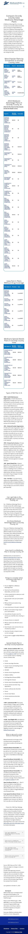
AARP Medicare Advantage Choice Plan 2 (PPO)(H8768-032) (7, 250)
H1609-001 (13, 71)
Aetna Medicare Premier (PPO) (6, 76)
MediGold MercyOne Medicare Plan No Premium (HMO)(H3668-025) (7, 137)
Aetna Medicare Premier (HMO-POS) (7, 71)
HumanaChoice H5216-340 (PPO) (8, 153)
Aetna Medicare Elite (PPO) (7, 86)
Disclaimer (6, 928)
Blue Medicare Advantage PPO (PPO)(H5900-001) (7, 200)
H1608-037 (13, 87)
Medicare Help (18, 932)
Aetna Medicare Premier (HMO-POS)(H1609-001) (7, 229)
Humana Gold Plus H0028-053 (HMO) (7, 178)
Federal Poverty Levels (9, 730)
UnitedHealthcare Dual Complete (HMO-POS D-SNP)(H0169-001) (8, 360)
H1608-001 (13, 77)
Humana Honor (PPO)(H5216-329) (7, 304)
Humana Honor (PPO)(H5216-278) (7, 299)
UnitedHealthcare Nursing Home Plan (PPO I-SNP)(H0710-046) (8, 352)
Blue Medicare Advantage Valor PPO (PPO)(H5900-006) (7, 311)
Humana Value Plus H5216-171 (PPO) (7, 172)
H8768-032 (13, 93)
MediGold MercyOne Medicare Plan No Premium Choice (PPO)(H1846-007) (7, 128)
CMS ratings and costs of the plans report (14, 823)
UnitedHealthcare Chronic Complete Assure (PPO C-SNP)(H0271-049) (8, 368)
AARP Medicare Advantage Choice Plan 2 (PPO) (7, 92)
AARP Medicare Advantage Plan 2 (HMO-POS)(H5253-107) (7, 242)
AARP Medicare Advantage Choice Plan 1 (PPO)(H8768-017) (7, 258)
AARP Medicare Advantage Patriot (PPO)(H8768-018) (7, 325)
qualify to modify (10, 779)
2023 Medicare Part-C (13, 919)
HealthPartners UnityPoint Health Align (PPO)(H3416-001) (7, 193)
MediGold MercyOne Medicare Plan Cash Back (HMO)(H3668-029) (7, 293)
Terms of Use (14, 928)
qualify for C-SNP (12, 654)
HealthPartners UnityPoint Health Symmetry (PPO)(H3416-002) (7, 186)
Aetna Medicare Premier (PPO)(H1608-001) (7, 222)
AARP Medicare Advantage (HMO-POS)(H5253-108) (7, 266)
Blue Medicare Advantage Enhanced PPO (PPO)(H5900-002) (7, 215)
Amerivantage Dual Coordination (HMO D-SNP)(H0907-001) (7, 383)
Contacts (22, 928)
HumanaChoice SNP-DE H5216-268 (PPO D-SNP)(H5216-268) (8, 375)
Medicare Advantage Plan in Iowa (12, 557)
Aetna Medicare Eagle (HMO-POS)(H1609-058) (7, 318)
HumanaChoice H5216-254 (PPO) (8, 82)
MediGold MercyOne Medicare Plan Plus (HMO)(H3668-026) (7, 120)
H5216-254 (13, 82)
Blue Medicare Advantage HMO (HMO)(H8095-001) (7, 207)
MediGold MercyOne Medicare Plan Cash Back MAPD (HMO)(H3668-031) (7, 146)
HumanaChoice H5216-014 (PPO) (8, 165)
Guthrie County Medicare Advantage (12, 542)
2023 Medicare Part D (13, 922)
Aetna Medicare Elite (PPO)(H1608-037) (7, 235)
